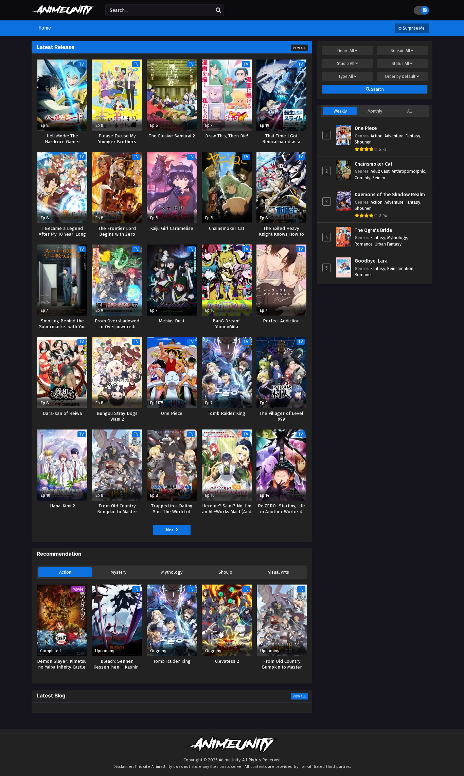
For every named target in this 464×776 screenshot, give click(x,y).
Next (171, 529)
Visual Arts (278, 572)
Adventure (394, 135)
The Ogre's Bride (373, 230)
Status (400, 63)
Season (400, 50)
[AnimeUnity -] (63, 12)
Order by (400, 76)
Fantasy (413, 135)
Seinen (378, 177)
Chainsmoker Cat (373, 164)
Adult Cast (380, 171)
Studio (345, 63)
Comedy (362, 177)
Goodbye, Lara (371, 261)
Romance (364, 244)
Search (377, 89)
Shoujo (225, 572)
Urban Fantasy (388, 244)
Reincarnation (400, 268)
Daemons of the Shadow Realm (390, 195)
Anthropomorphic (408, 171)
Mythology (171, 572)
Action (65, 572)
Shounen (363, 142)
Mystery (118, 572)
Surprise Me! (414, 28)
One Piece (366, 128)
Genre (345, 50)
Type (345, 76)
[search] (218, 10)
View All (299, 48)
